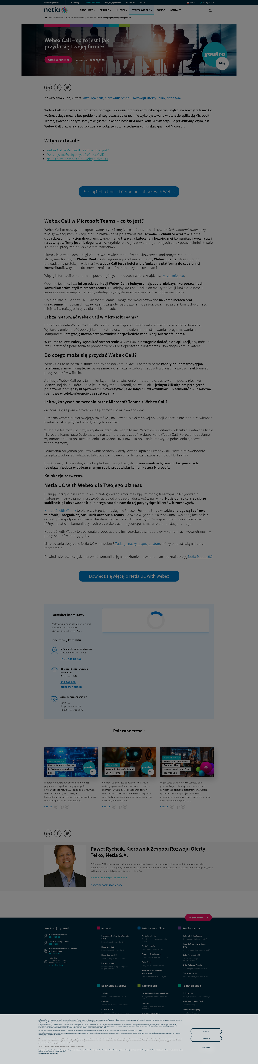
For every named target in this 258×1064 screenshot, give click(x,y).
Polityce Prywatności (54, 1034)
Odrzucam (206, 1038)
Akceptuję (206, 1031)
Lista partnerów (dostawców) (48, 1053)
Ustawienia (206, 1047)
